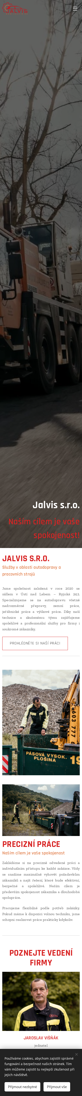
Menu (75, 8)
